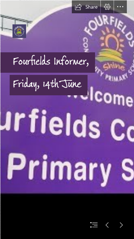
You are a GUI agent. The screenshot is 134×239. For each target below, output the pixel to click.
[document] (67, 119)
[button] (86, 6)
